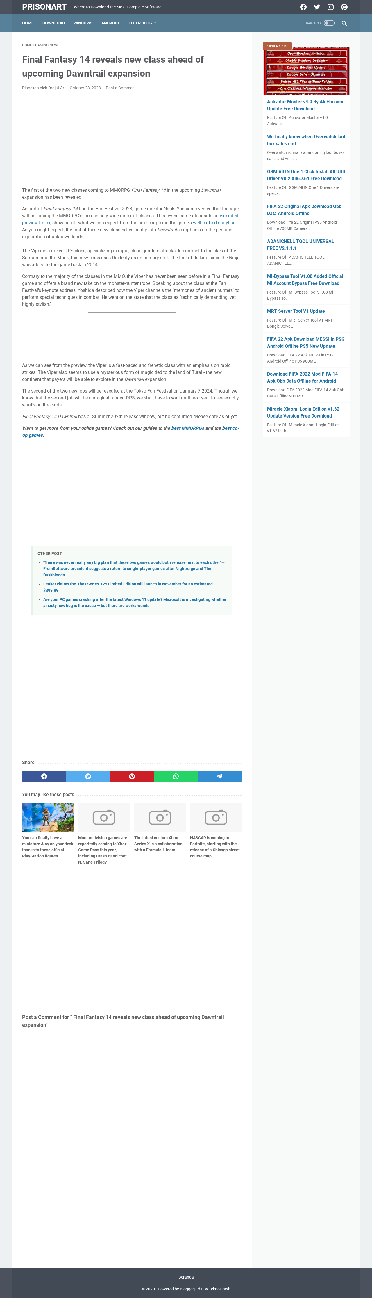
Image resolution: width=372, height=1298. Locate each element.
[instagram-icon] (330, 7)
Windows (83, 23)
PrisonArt (44, 7)
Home (28, 23)
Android (110, 23)
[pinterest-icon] (343, 7)
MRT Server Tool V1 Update (296, 311)
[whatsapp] (176, 776)
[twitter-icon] (316, 7)
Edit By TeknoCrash (213, 1289)
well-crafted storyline (214, 222)
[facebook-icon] (302, 7)
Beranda (186, 1277)
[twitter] (88, 776)
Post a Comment (121, 88)
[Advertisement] (132, 139)
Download (53, 23)
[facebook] (44, 776)
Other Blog (140, 23)
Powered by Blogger (176, 1289)
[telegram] (220, 776)
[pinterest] (132, 776)
